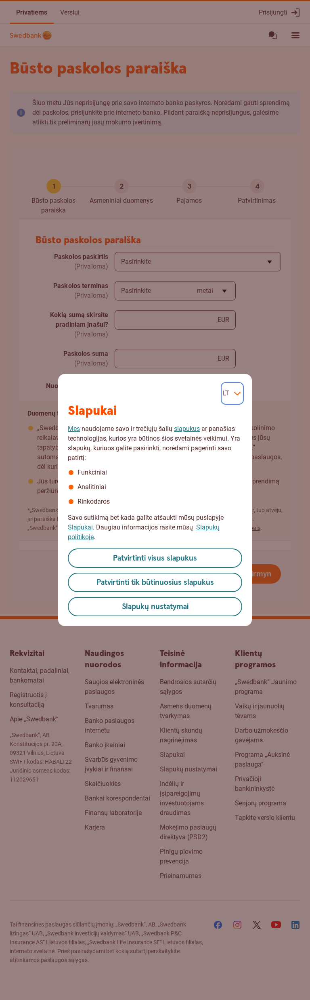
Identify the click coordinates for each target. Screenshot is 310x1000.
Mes (74, 429)
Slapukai (80, 527)
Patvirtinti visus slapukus (155, 558)
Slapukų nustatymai (155, 607)
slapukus (187, 429)
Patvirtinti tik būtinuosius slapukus (155, 583)
